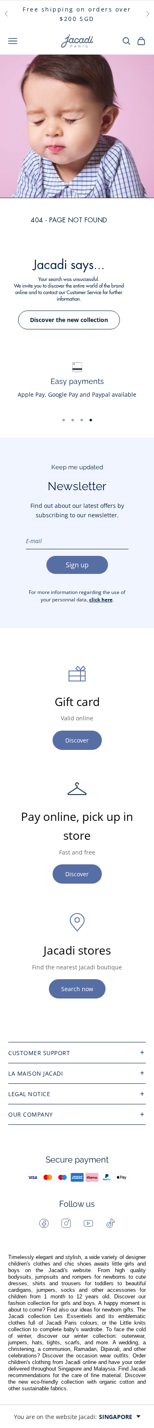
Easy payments (77, 381)
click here (101, 599)
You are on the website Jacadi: (73, 1417)
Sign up (77, 564)
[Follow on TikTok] (110, 1223)
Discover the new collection (69, 320)
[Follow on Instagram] (66, 1223)
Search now (77, 989)
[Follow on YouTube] (88, 1223)
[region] (77, 384)
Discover (77, 740)
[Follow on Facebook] (44, 1223)
